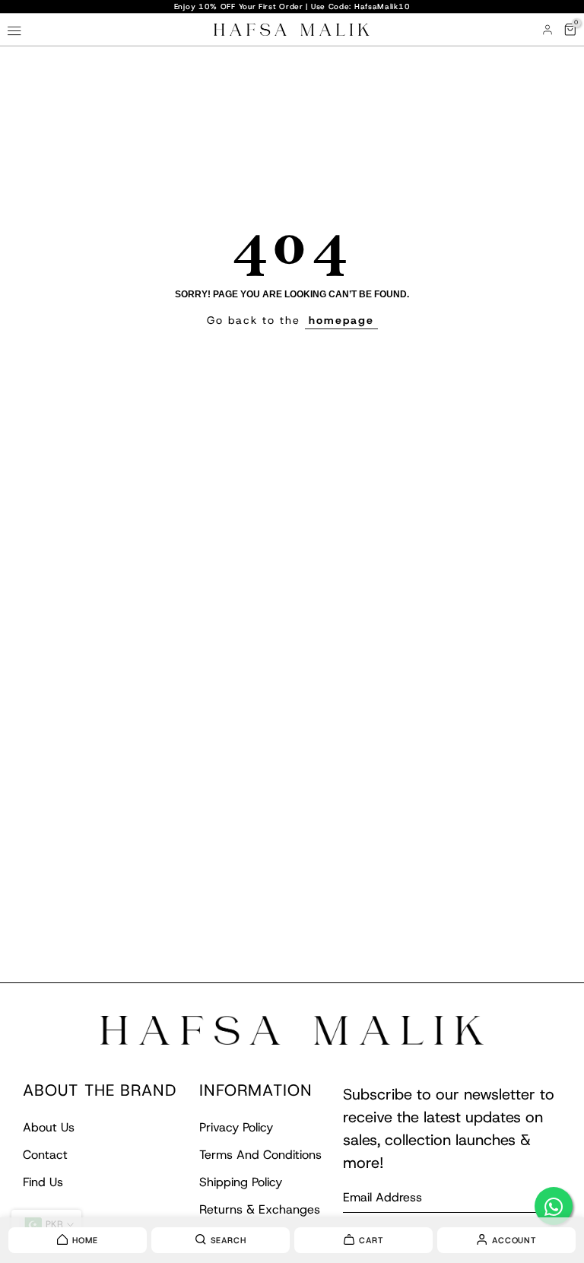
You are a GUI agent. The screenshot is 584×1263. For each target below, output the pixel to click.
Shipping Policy (240, 1182)
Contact (45, 1155)
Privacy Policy (236, 1127)
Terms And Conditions (260, 1155)
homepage (341, 320)
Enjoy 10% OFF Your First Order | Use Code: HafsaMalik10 (292, 6)
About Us (49, 1127)
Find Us (43, 1182)
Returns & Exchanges (259, 1209)
